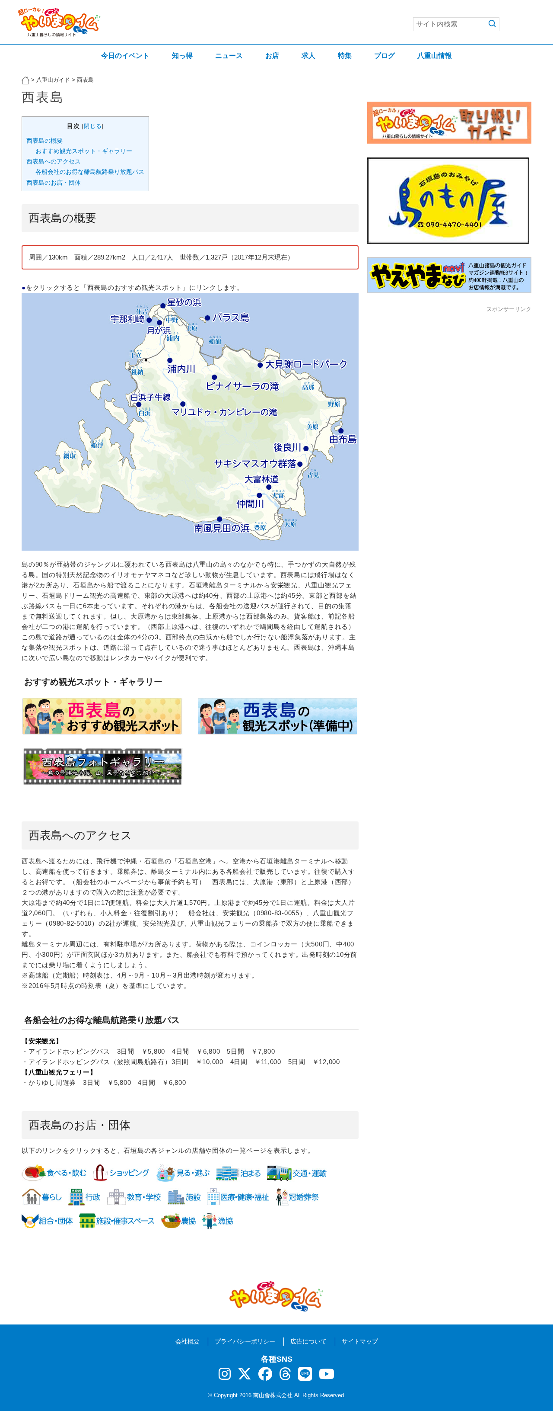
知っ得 (182, 55)
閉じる (93, 126)
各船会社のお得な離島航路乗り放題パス (89, 171)
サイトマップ (360, 1341)
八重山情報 (434, 55)
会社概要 (187, 1341)
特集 (345, 55)
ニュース (229, 55)
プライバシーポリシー (245, 1341)
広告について (308, 1341)
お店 (272, 55)
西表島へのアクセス (53, 161)
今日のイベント (125, 55)
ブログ (384, 55)
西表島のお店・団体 (53, 182)
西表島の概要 (44, 140)
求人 (308, 55)
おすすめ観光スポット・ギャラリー (83, 151)
